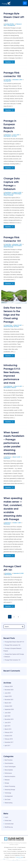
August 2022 (8, 696)
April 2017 (7, 745)
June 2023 (7, 693)
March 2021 (8, 703)
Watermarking (8, 802)
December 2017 (9, 742)
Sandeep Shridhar (9, 24)
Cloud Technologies (16, 193)
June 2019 (7, 722)
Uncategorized (11, 25)
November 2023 (9, 689)
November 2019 (9, 719)
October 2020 (8, 706)
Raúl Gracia (8, 135)
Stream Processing (8, 195)
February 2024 (9, 686)
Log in (6, 817)
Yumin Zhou (8, 79)
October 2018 (8, 735)
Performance (7, 458)
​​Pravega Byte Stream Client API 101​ (14, 642)
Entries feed (8, 820)
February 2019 (9, 732)
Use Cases (14, 136)
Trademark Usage (19, 857)
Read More (8, 62)
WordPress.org (9, 827)
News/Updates (7, 136)
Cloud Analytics (7, 245)
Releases (13, 387)
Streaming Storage (10, 789)
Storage (7, 783)
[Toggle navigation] (25, 3)
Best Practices (7, 193)
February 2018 (9, 739)
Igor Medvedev (8, 386)
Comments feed (9, 824)
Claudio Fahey (8, 325)
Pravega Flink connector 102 (12, 645)
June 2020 (7, 712)
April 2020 (7, 716)
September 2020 (9, 709)
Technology (8, 793)
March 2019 (8, 729)
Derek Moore (8, 192)
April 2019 (7, 726)
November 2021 (9, 699)
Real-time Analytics (17, 245)
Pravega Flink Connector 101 (12, 660)
